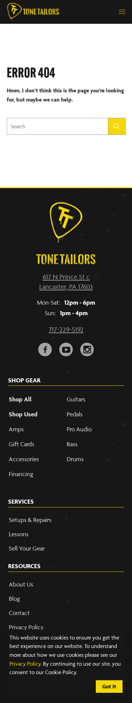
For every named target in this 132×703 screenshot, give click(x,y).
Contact (19, 612)
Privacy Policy (25, 663)
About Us (21, 584)
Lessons (18, 534)
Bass (72, 444)
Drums (75, 459)
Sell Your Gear (27, 548)
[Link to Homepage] (33, 12)
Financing (21, 473)
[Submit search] (117, 126)
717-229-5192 (66, 329)
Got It (109, 686)
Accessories (24, 459)
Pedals (75, 414)
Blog (14, 598)
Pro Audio (79, 429)
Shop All (20, 399)
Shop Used (23, 414)
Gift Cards (21, 444)
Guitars (76, 399)
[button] (122, 11)
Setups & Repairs (30, 519)
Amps (16, 429)
